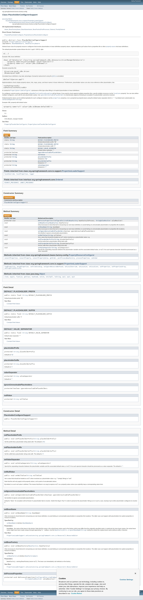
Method (22, 8)
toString (58, 277)
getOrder (53, 258)
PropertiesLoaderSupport (73, 171)
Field (13, 8)
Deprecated (28, 2)
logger (31, 174)
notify (42, 277)
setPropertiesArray (119, 266)
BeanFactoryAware (15, 29)
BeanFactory (54, 223)
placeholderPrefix (44, 157)
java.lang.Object (7, 19)
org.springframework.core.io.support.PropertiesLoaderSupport (24, 20)
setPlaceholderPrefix (46, 239)
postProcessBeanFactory (66, 258)
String (12, 140)
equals (12, 277)
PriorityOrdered (60, 29)
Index (35, 2)
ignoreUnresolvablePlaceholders (49, 152)
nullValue (41, 154)
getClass (27, 277)
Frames (22, 6)
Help (39, 2)
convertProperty (25, 258)
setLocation (83, 266)
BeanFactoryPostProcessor (41, 29)
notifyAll (49, 277)
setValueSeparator (44, 247)
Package (10, 2)
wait (63, 277)
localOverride (9, 174)
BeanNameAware (26, 29)
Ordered (52, 29)
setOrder (94, 258)
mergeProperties (23, 266)
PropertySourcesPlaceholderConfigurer (36, 35)
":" (46, 167)
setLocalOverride (71, 266)
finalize (19, 277)
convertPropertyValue (40, 258)
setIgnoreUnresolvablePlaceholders (51, 231)
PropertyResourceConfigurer (21, 42)
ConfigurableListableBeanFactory (66, 220)
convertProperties (11, 258)
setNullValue (42, 235)
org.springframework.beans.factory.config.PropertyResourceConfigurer (30, 22)
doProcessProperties (45, 220)
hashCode (35, 277)
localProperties (22, 174)
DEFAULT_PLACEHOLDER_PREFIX (48, 140)
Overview (3, 2)
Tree (22, 2)
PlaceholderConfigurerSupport (15, 202)
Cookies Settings (126, 579)
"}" (46, 163)
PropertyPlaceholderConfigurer (13, 35)
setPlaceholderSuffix (46, 243)
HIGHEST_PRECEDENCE (11, 182)
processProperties (83, 258)
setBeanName (42, 227)
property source (111, 46)
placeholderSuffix (44, 161)
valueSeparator (43, 165)
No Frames (29, 6)
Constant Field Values (13, 304)
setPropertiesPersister (13, 268)
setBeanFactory (43, 223)
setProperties (105, 266)
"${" (46, 159)
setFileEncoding (36, 266)
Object (42, 274)
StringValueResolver (103, 220)
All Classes (40, 6)
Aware (6, 29)
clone (6, 277)
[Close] (135, 573)
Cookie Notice (76, 593)
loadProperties (9, 266)
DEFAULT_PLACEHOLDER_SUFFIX (48, 144)
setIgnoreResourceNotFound (53, 266)
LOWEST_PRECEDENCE (26, 182)
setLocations (93, 266)
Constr (17, 8)
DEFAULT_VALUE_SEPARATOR (47, 148)
